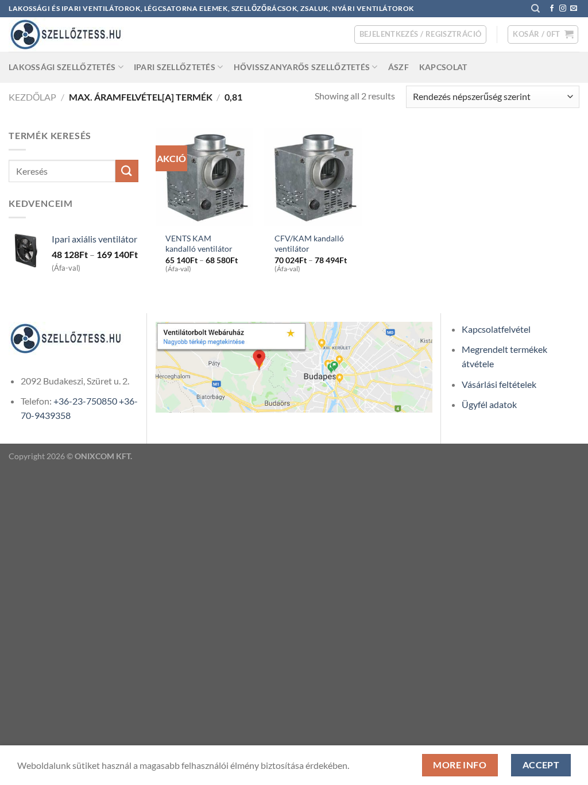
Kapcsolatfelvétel (496, 329)
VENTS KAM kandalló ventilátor (199, 243)
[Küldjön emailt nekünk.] (573, 9)
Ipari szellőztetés (174, 67)
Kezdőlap (32, 96)
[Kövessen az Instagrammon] (562, 9)
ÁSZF (398, 67)
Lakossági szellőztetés (62, 67)
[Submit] (126, 171)
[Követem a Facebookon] (551, 9)
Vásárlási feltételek (499, 384)
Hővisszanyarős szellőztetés (302, 67)
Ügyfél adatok (489, 404)
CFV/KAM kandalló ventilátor (309, 243)
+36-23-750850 (85, 400)
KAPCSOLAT (443, 67)
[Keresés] (535, 9)
